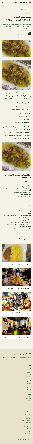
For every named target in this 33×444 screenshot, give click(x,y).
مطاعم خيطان (28, 418)
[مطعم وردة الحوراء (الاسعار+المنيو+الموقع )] (16, 75)
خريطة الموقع (28, 376)
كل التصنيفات (28, 370)
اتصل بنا (29, 374)
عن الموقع (29, 372)
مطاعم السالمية (28, 392)
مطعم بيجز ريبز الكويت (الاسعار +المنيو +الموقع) (19, 288)
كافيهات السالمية (27, 431)
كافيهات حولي (28, 433)
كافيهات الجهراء (28, 414)
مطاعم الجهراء (28, 404)
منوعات (29, 394)
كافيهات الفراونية (27, 411)
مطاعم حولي (28, 396)
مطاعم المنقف (28, 422)
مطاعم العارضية (28, 402)
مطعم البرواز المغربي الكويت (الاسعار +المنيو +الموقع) (17, 312)
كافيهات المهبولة (27, 426)
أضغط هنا (5, 135)
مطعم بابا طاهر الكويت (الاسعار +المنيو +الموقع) (19, 264)
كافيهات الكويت (28, 387)
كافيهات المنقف (27, 428)
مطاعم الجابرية (28, 416)
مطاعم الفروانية (28, 398)
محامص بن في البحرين (26, 420)
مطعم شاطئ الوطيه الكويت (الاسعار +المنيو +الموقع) (17, 337)
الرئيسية (29, 9)
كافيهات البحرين (27, 389)
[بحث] (3, 2)
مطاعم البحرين (28, 385)
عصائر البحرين (28, 400)
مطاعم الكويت (23, 9)
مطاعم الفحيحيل (27, 424)
